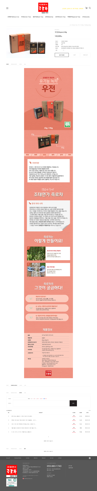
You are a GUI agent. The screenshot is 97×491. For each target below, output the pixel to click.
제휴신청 (43, 458)
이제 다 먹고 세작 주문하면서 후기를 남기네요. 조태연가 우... (24, 424)
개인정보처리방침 (17, 458)
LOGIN (64, 8)
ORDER (81, 8)
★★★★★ (45, 398)
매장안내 (35, 458)
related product (14, 385)
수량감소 (68, 50)
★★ (34, 398)
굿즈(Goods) (85, 17)
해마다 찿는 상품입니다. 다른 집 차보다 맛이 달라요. (22, 416)
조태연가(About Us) (13, 17)
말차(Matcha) (49, 17)
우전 (79, 25)
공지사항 (51, 458)
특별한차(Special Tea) (74, 17)
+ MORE (89, 410)
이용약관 (27, 458)
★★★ (38, 398)
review (21, 385)
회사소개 (8, 458)
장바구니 (86, 8)
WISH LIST (85, 55)
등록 (73, 403)
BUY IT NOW (61, 55)
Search (90, 8)
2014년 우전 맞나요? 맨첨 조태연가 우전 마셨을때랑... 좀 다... (24, 420)
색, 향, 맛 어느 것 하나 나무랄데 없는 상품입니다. (22, 431)
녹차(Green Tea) (26, 17)
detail (7, 385)
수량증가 (66, 50)
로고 (49, 8)
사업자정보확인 (36, 471)
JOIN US (69, 8)
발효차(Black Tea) (38, 17)
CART (74, 55)
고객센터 (59, 458)
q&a (25, 385)
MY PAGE (75, 8)
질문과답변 (71, 467)
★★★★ (41, 398)
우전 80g (81, 25)
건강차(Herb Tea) (60, 17)
